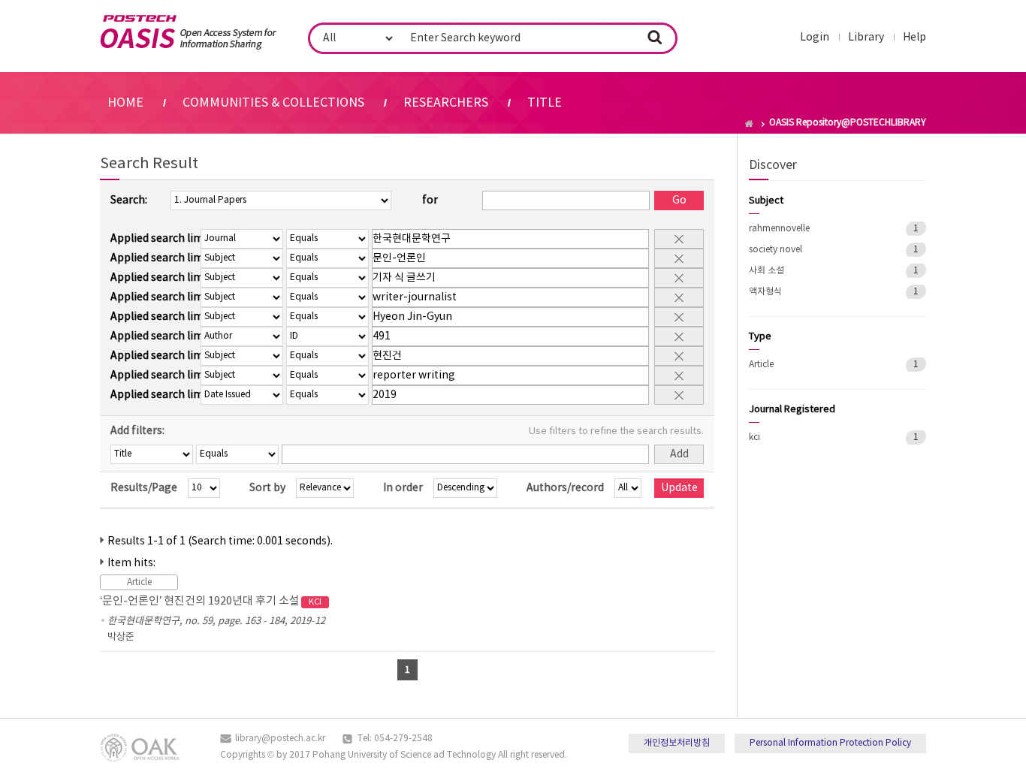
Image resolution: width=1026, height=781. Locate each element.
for (430, 200)
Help (914, 38)
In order (403, 488)
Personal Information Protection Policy (830, 743)
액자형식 (765, 292)
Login (814, 38)
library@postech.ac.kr (280, 738)
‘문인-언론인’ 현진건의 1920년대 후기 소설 (210, 601)
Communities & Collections (273, 103)
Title (544, 103)
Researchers (445, 103)
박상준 (120, 637)
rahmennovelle (779, 229)
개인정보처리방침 (677, 743)
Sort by (267, 488)
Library (866, 38)
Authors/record (565, 488)
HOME (125, 103)
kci (754, 437)
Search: (128, 200)
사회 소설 (766, 271)
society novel (775, 250)
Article (761, 364)
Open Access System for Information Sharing (188, 32)
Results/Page (143, 488)
